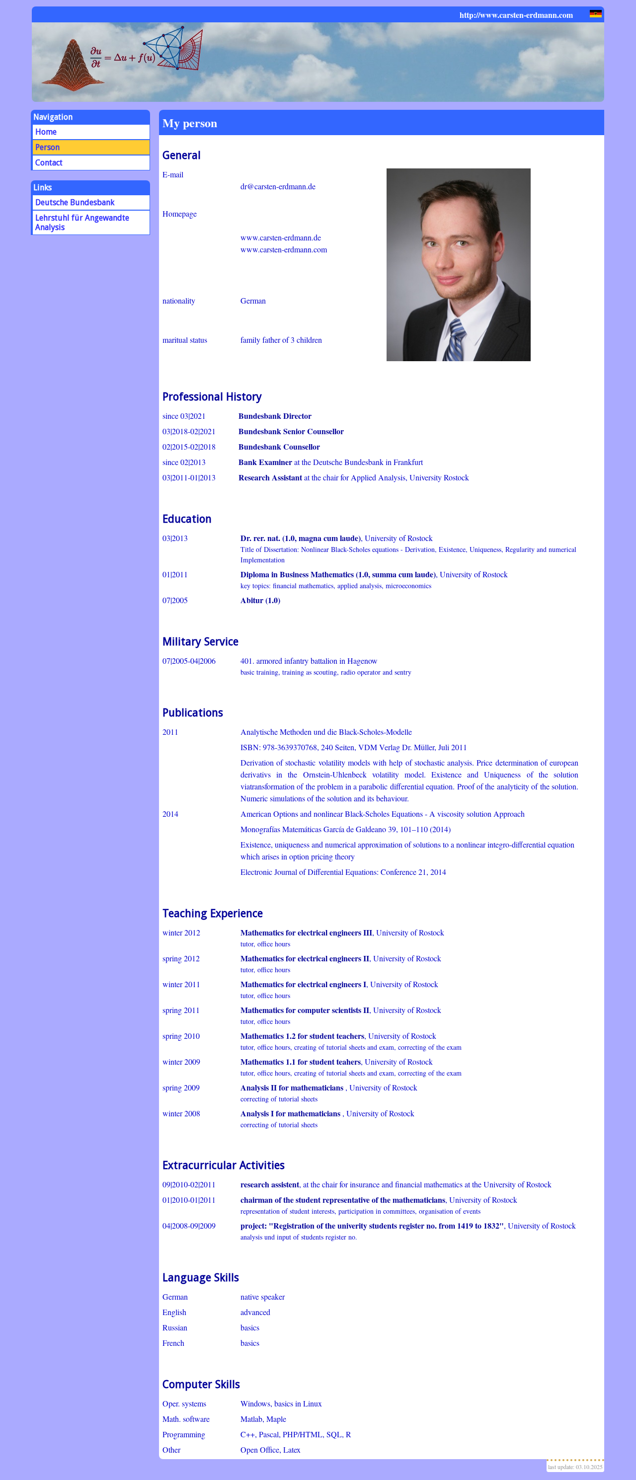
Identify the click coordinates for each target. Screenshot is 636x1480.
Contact (49, 162)
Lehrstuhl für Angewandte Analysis (82, 222)
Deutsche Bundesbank (74, 202)
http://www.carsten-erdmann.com (517, 14)
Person (47, 147)
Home (46, 132)
